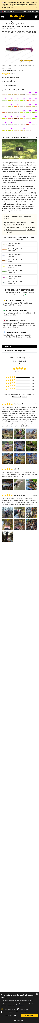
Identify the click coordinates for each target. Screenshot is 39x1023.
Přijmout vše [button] (29, 1015)
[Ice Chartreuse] (28, 112)
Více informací (20, 1005)
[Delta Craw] (28, 100)
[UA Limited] (4, 130)
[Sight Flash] (16, 124)
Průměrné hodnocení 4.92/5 (16, 300)
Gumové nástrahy (19, 22)
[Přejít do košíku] (36, 16)
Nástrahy (10, 22)
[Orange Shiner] (22, 118)
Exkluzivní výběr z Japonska (16, 320)
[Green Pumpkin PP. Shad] (10, 112)
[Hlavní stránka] (17, 16)
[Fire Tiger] (16, 106)
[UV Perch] (10, 130)
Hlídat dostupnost (10, 86)
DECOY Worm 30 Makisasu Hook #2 (16, 230)
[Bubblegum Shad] (28, 94)
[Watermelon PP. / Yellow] (22, 130)
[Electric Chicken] (34, 100)
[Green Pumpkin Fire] (4, 112)
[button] (36, 7)
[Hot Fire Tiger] (22, 112)
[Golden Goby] (28, 106)
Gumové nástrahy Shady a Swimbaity (13, 24)
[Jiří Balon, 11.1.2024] (7, 484)
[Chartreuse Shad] (16, 100)
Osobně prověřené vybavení (16, 332)
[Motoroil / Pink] (10, 118)
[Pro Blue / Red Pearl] (28, 118)
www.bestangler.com (20, 5)
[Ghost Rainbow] (22, 106)
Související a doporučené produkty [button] (15, 351)
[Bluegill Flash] (22, 94)
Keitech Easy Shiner (8, 26)
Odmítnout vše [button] (11, 1015)
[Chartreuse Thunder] (22, 100)
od (9, 11)
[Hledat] (32, 16)
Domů (3, 22)
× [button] (37, 994)
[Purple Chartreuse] (34, 118)
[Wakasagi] (16, 130)
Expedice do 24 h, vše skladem (17, 310)
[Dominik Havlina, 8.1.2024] (7, 512)
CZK (35, 11)
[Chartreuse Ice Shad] (34, 94)
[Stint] (34, 124)
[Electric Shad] (4, 106)
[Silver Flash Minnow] (22, 124)
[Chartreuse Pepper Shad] (4, 100)
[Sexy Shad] (10, 124)
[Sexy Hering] (4, 124)
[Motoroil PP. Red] (16, 118)
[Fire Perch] (10, 106)
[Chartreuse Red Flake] (10, 100)
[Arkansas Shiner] (4, 94)
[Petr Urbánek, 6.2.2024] (7, 434)
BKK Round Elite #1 (18, 225)
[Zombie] (28, 130)
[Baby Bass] (16, 94)
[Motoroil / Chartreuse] (4, 118)
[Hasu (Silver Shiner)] (16, 112)
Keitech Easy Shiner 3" (23, 26)
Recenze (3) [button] (7, 347)
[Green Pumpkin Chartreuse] (34, 106)
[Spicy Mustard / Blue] (28, 124)
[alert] (19, 1007)
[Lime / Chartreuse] (34, 112)
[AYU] (10, 94)
